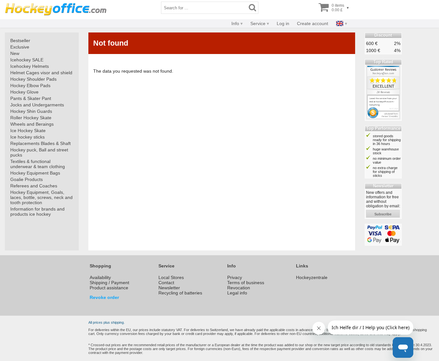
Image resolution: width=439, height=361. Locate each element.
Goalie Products (26, 179)
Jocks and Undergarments (37, 104)
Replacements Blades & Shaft (40, 143)
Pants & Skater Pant (30, 98)
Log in (283, 23)
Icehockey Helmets (29, 66)
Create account (312, 23)
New (14, 53)
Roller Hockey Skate (30, 117)
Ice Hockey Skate (28, 130)
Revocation (238, 287)
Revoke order (104, 297)
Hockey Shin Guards (31, 111)
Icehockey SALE (26, 59)
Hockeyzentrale (311, 277)
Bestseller (20, 40)
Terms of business (245, 282)
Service (257, 23)
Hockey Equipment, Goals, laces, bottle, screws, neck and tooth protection (41, 197)
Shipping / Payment (109, 282)
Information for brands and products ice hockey (37, 211)
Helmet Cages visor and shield (41, 72)
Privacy (234, 277)
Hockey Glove (24, 92)
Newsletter (169, 287)
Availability (100, 277)
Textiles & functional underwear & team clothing (37, 164)
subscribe (382, 214)
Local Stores (171, 277)
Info (235, 23)
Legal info (237, 292)
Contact (166, 282)
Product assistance (109, 287)
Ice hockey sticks (27, 137)
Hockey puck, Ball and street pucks (39, 152)
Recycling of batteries (180, 292)
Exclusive (19, 47)
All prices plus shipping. (106, 322)
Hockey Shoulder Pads (33, 79)
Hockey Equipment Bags (35, 173)
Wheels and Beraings (32, 124)
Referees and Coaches (33, 185)
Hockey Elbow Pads (30, 85)
